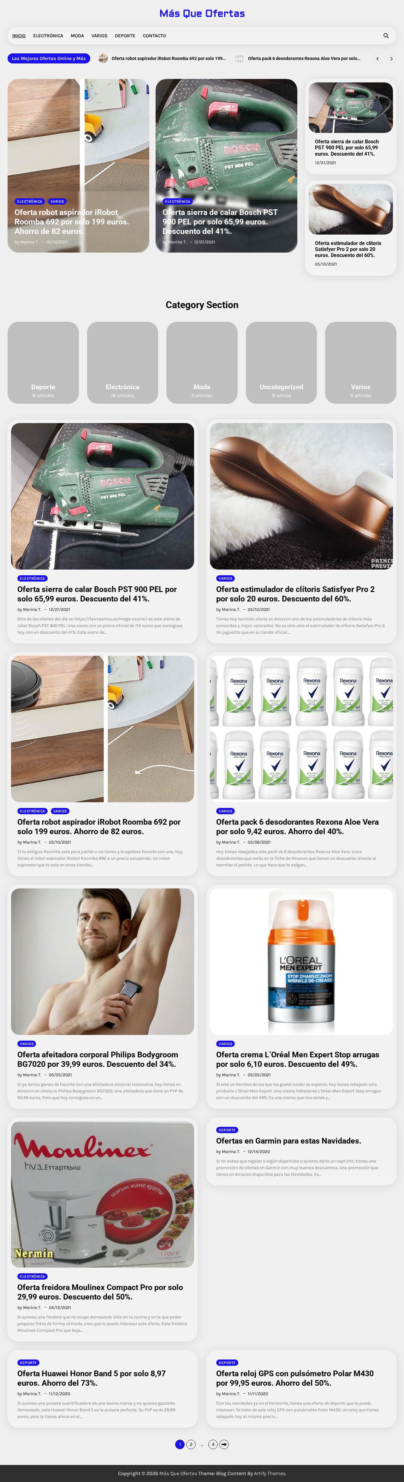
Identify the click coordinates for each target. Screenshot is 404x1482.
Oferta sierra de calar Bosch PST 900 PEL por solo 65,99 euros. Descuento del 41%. (134, 222)
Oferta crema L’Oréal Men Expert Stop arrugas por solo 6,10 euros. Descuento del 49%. (297, 1059)
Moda (77, 36)
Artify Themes (269, 1473)
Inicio (19, 36)
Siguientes (224, 1444)
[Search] (386, 35)
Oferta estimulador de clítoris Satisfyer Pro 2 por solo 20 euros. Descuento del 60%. (284, 222)
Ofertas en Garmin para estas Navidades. (288, 1140)
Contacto (154, 36)
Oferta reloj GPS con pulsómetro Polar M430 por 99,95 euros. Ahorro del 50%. (295, 1378)
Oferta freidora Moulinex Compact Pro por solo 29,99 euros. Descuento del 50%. (100, 1292)
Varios (99, 36)
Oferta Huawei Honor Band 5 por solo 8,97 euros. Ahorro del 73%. (91, 1378)
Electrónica (48, 36)
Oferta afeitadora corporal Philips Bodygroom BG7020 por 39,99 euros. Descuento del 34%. (302, 58)
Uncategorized (281, 387)
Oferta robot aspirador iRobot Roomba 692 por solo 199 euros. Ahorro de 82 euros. (99, 826)
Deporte (125, 36)
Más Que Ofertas (202, 14)
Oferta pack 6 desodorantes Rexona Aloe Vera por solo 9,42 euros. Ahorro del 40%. (166, 58)
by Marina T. (89, 242)
